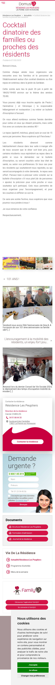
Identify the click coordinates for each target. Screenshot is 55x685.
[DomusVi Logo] (27, 4)
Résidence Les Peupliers (12, 15)
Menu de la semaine (19, 572)
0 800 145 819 (16, 473)
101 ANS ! (13, 279)
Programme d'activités (20, 566)
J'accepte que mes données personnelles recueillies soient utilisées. (21, 498)
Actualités (28, 15)
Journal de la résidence (22, 539)
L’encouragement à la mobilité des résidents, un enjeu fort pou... (26, 340)
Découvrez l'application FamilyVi (27, 602)
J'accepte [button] (33, 665)
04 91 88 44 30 (15, 418)
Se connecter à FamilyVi (27, 607)
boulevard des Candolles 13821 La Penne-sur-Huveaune (22, 422)
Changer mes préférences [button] (33, 676)
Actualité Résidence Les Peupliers (26, 560)
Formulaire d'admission (22, 533)
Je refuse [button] (33, 670)
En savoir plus (21, 500)
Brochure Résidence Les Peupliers (26, 527)
